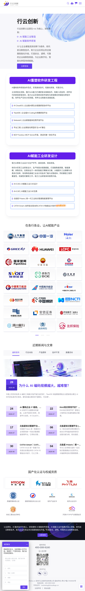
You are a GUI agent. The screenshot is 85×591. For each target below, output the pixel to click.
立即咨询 (42, 535)
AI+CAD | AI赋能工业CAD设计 (26, 184)
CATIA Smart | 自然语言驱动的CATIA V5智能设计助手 (40, 206)
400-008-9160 (42, 547)
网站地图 (47, 588)
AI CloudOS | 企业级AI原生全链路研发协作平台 (32, 106)
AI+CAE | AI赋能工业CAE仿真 (25, 191)
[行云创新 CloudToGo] (10, 3)
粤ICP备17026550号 (69, 581)
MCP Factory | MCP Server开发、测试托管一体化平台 (35, 135)
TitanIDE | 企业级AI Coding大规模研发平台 (30, 113)
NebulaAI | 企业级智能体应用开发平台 (29, 120)
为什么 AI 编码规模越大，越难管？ (45, 385)
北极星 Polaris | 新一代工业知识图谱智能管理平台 (33, 198)
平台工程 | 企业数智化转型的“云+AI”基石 (29, 127)
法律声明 (38, 588)
